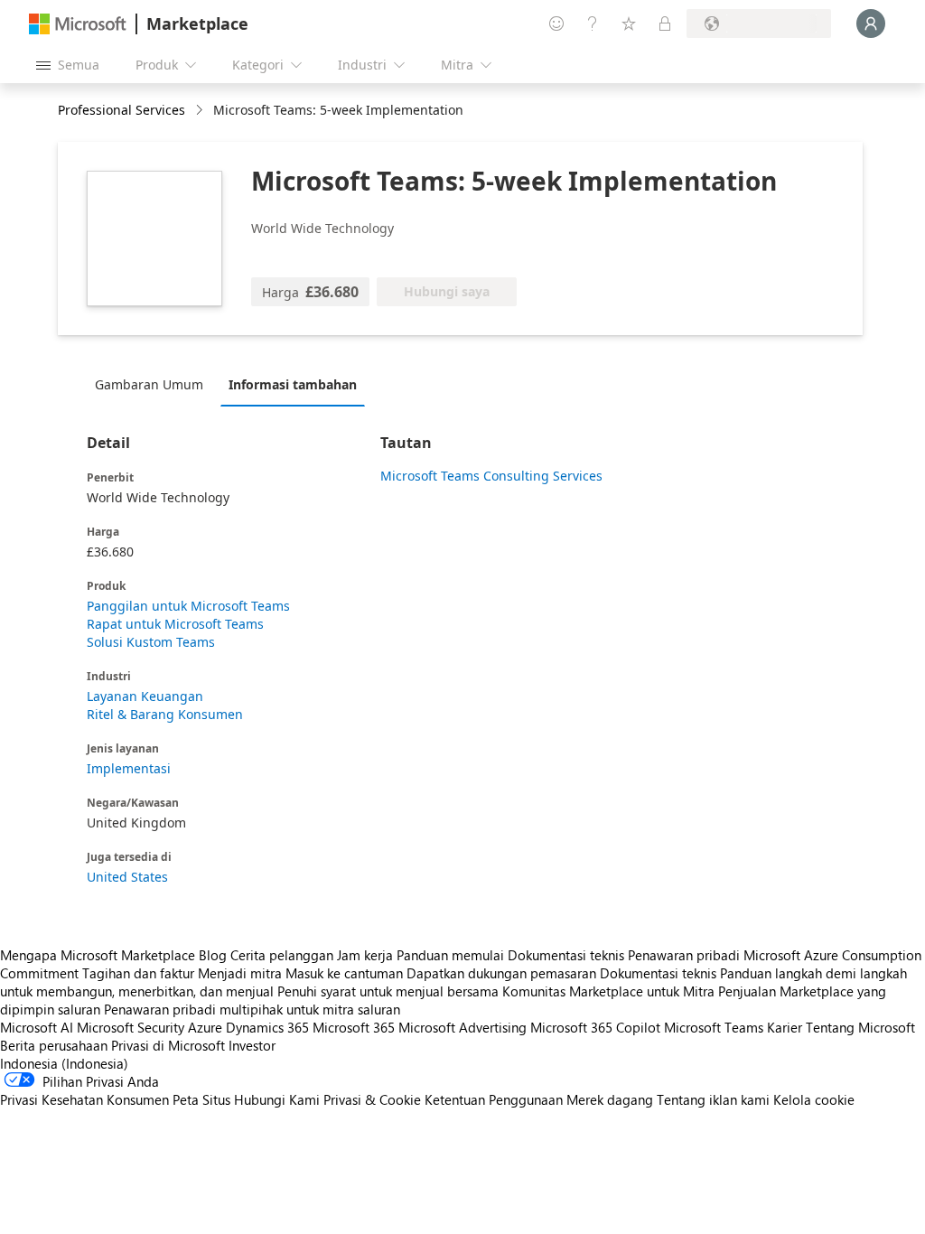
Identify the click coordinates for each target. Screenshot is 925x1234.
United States (127, 876)
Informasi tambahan (293, 384)
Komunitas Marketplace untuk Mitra (608, 991)
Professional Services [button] (121, 109)
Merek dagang (609, 1099)
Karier (784, 1027)
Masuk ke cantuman (344, 973)
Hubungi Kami (277, 1099)
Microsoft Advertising (462, 1027)
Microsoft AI (36, 1027)
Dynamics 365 (267, 1027)
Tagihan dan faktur (138, 973)
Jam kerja (365, 955)
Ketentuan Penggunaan (494, 1099)
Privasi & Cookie (372, 1099)
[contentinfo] (201, 110)
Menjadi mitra (240, 973)
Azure (205, 1027)
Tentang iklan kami (713, 1099)
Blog (213, 955)
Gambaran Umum (149, 384)
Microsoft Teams (713, 1027)
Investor (252, 1045)
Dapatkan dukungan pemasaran (501, 973)
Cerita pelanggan (281, 955)
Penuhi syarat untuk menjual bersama (388, 991)
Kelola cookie (814, 1099)
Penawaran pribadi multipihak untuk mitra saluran (252, 1009)
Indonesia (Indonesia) (64, 1063)
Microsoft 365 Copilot (595, 1027)
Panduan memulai (450, 955)
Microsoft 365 (354, 1027)
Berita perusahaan (53, 1045)
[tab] (153, 384)
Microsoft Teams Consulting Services (491, 475)
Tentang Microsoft (860, 1027)
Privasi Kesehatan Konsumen (84, 1099)
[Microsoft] (77, 24)
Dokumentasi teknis (566, 955)
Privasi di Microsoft (168, 1045)
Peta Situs (201, 1099)
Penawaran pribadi (684, 955)
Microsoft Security (130, 1027)
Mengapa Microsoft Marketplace (97, 955)
